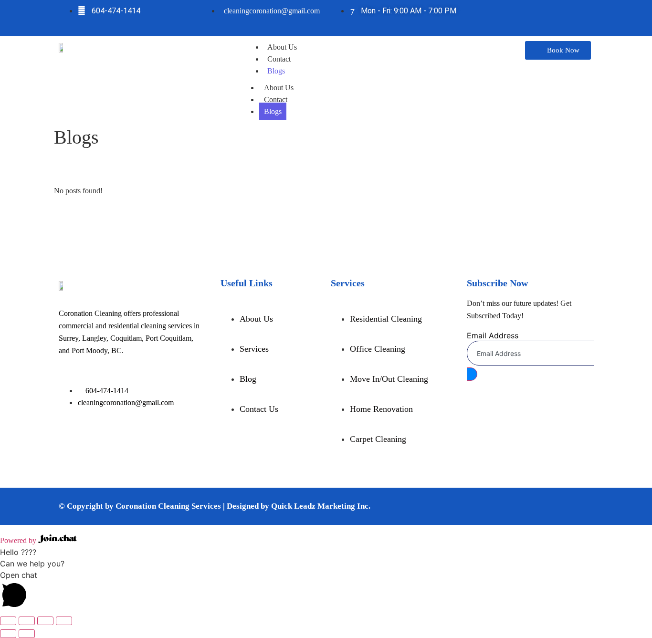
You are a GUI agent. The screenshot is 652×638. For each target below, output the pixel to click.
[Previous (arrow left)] (8, 633)
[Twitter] (530, 17)
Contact (279, 59)
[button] (326, 590)
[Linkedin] (559, 17)
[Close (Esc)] (64, 621)
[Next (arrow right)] (27, 633)
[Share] (45, 621)
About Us (282, 47)
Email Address (492, 335)
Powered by (19, 540)
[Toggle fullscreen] (27, 621)
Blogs (276, 71)
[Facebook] (502, 17)
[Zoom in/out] (8, 621)
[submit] (472, 374)
